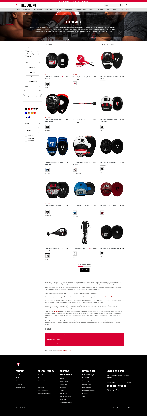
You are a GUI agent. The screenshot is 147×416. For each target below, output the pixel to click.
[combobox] (113, 5)
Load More (85, 269)
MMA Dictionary (86, 387)
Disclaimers (41, 387)
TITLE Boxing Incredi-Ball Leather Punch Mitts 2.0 (53, 120)
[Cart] (130, 5)
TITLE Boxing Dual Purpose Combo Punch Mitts (54, 163)
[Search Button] (120, 5)
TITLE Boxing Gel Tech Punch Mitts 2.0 (109, 248)
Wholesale (19, 378)
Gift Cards (63, 390)
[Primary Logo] (26, 5)
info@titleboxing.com (64, 351)
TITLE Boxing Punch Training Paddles (82, 76)
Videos (84, 396)
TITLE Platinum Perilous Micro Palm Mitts (81, 206)
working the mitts (107, 297)
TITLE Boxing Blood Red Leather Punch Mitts (108, 206)
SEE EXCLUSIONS (84, 1)
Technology (63, 387)
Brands (62, 378)
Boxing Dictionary (87, 384)
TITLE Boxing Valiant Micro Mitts (53, 205)
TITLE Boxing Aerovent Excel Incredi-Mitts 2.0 (109, 77)
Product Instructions (65, 396)
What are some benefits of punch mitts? (57, 344)
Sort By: (105, 44)
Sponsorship (85, 381)
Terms (114, 407)
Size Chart (63, 399)
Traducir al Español (43, 381)
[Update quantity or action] (58, 1)
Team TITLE (85, 378)
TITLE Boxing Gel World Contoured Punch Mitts (81, 163)
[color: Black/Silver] (47, 212)
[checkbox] (33, 51)
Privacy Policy (120, 407)
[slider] (24, 95)
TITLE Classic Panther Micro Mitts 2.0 (52, 77)
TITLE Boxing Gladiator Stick (80, 119)
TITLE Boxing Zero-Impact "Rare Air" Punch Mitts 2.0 (109, 120)
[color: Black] (47, 84)
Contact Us (41, 375)
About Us (18, 375)
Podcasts (85, 393)
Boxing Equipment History (89, 390)
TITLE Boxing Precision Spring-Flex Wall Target (54, 249)
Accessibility (127, 407)
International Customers (44, 393)
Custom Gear (63, 384)
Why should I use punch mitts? (54, 339)
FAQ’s (39, 384)
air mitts (56, 311)
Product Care (63, 393)
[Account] (126, 5)
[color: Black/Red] (47, 126)
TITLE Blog (19, 384)
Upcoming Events (20, 387)
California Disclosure (43, 390)
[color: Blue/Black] (47, 169)
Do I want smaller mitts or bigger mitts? (57, 335)
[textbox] (28, 90)
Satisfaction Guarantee (66, 402)
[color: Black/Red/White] (74, 169)
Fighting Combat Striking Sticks (79, 249)
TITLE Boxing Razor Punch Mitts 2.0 (108, 162)
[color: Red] (74, 83)
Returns (40, 378)
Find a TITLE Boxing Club (89, 375)
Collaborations (64, 381)
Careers (18, 381)
